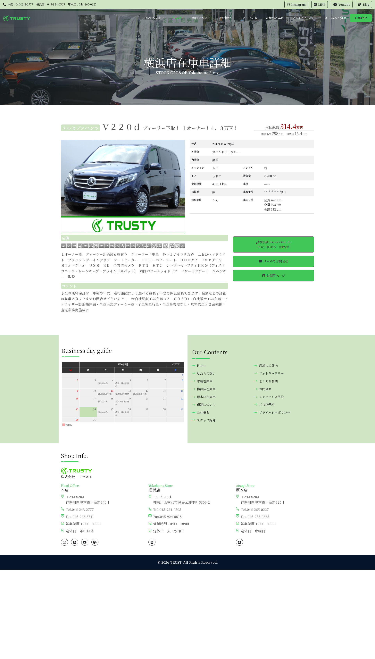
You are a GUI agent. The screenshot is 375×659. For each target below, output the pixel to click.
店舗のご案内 (274, 18)
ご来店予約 (267, 404)
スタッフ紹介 (248, 18)
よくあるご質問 (335, 18)
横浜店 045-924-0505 (274, 244)
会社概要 (225, 18)
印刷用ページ (275, 275)
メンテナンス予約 (271, 397)
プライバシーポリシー (274, 412)
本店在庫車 (204, 381)
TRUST (175, 562)
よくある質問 (268, 381)
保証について (201, 18)
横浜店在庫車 (206, 389)
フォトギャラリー (304, 18)
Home (201, 365)
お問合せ (360, 18)
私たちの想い (155, 18)
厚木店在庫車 (206, 397)
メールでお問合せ (275, 261)
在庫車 (177, 18)
